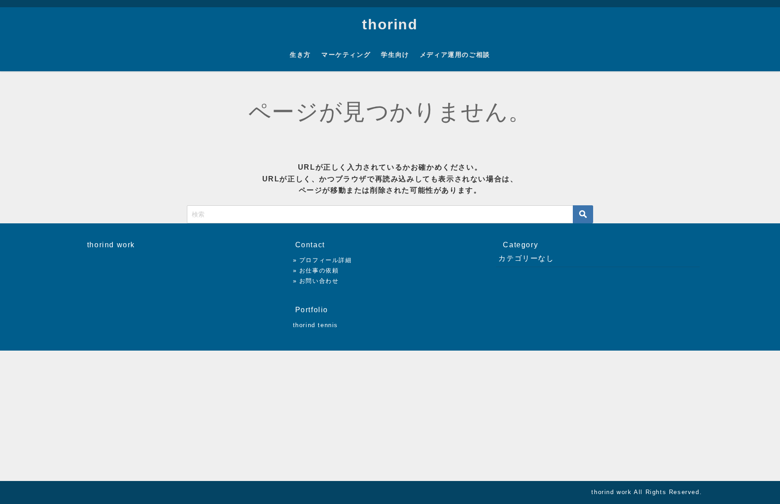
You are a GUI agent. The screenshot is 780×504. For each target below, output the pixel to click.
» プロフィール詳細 (322, 260)
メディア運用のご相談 (455, 54)
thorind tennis (315, 325)
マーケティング (346, 54)
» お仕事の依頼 (316, 270)
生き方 (300, 54)
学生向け (395, 54)
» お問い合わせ (316, 280)
